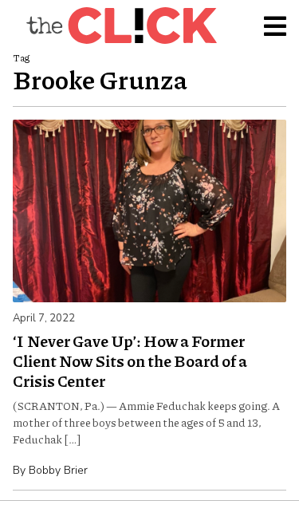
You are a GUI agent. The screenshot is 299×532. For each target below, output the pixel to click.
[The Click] (121, 25)
